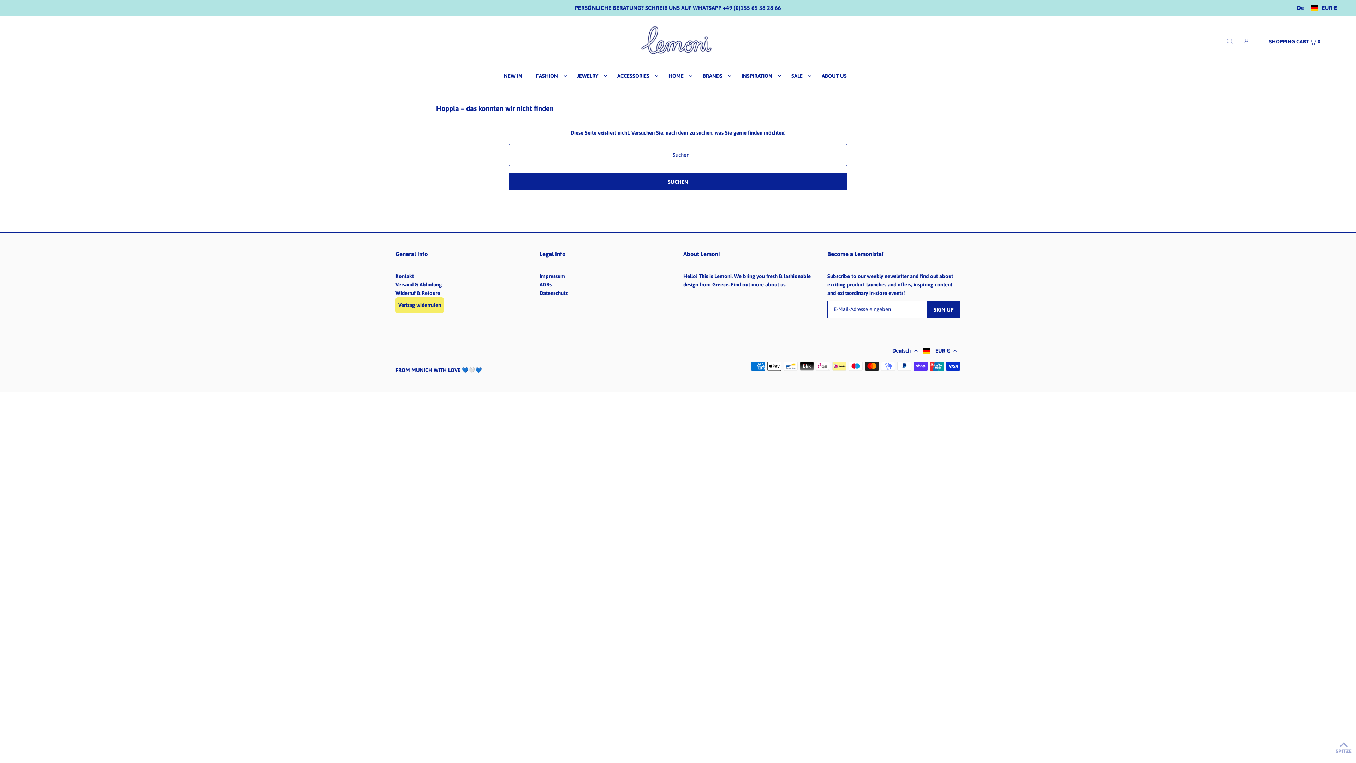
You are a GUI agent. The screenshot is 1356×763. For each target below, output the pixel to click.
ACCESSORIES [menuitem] (633, 76)
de (1300, 8)
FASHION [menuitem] (547, 76)
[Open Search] (1230, 41)
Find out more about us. (758, 285)
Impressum (552, 276)
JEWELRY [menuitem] (587, 76)
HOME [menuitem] (676, 76)
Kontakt (405, 276)
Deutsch (901, 351)
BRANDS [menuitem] (712, 76)
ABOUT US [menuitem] (834, 76)
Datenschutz (554, 293)
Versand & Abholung (419, 285)
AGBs (546, 285)
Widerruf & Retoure (418, 293)
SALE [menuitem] (797, 76)
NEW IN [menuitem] (513, 76)
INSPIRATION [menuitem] (757, 76)
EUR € (1329, 8)
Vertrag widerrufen (419, 305)
